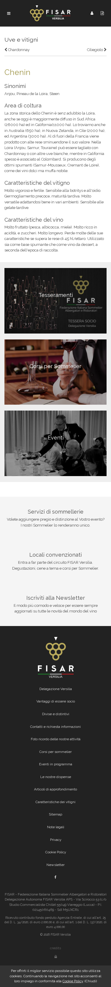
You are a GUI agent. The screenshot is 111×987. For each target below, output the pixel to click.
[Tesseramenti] (55, 300)
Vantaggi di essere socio (55, 701)
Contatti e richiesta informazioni (55, 727)
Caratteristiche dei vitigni (55, 802)
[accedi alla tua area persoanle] (92, 13)
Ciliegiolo (95, 50)
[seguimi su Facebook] (55, 877)
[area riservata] (55, 957)
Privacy (55, 840)
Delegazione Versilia (55, 689)
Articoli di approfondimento (55, 789)
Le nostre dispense (55, 777)
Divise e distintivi (55, 714)
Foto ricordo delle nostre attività (56, 739)
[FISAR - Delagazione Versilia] (50, 12)
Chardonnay (18, 50)
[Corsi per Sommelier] (55, 372)
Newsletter (55, 865)
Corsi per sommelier (55, 752)
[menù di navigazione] (9, 13)
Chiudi (91, 981)
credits (55, 948)
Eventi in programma (55, 764)
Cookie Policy (55, 852)
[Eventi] (55, 443)
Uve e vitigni (21, 39)
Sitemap (55, 814)
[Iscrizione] (102, 13)
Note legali (55, 827)
